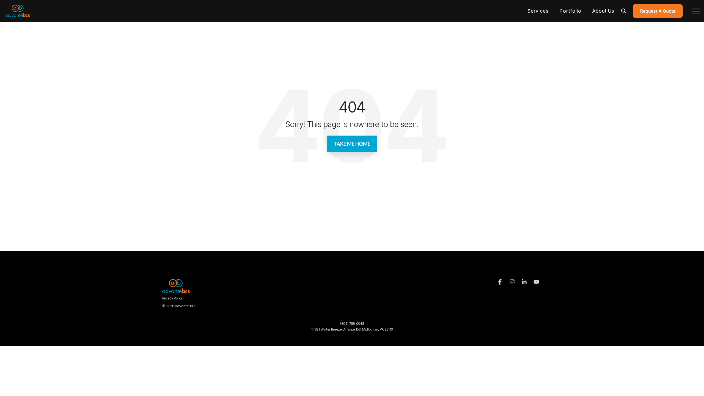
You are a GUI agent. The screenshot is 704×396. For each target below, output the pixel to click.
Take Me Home (352, 144)
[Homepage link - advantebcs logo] (176, 290)
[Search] (623, 11)
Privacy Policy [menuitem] (172, 298)
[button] (696, 11)
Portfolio (570, 11)
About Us (603, 11)
